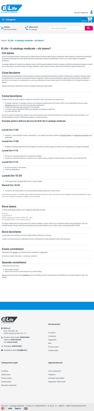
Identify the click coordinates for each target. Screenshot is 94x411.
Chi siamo (51, 333)
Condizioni (52, 336)
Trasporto (51, 374)
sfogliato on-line (10, 105)
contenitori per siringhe (81, 135)
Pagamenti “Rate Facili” (57, 382)
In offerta (4, 371)
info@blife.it (26, 275)
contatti (14, 252)
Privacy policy (53, 347)
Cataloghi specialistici (56, 378)
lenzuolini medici (65, 135)
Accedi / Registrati (81, 13)
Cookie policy (53, 350)
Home (3, 40)
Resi (49, 343)
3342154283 (17, 346)
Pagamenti (52, 340)
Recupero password (8, 385)
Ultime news (5, 374)
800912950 (24, 337)
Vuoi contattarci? (54, 371)
